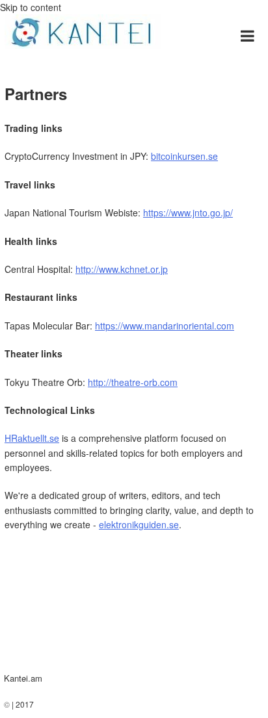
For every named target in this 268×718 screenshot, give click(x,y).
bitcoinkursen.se (184, 155)
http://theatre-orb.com (133, 382)
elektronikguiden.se (139, 524)
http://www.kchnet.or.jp (121, 269)
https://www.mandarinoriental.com (164, 325)
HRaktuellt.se (32, 437)
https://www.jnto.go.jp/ (188, 212)
